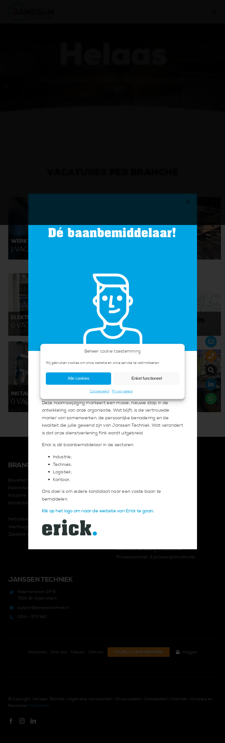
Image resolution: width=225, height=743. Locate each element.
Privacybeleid (122, 391)
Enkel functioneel (146, 378)
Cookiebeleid (99, 391)
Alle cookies (78, 378)
